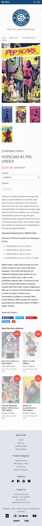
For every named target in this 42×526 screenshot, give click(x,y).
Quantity (5, 183)
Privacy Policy (21, 449)
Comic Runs (21, 466)
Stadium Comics (22, 508)
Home (4, 38)
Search (21, 440)
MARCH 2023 (13, 38)
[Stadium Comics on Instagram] (23, 481)
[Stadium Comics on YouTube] (29, 481)
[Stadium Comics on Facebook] (18, 481)
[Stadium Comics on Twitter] (13, 481)
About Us (21, 443)
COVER (5, 173)
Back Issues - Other (21, 463)
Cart (38, 2)
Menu (7, 2)
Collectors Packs (21, 460)
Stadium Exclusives (21, 470)
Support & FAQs (21, 446)
